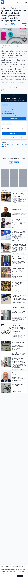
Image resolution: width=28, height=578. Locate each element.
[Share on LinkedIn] (22, 23)
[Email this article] (26, 25)
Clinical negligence (6, 144)
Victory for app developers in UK (17, 208)
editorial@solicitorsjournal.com (17, 87)
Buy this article (14, 133)
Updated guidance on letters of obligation (18, 269)
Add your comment (13, 24)
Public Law (24, 144)
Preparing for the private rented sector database (19, 244)
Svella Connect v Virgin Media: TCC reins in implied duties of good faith (18, 313)
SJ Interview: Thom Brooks (17, 373)
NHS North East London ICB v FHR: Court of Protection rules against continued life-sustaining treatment (19, 298)
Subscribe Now (14, 118)
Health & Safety (16, 144)
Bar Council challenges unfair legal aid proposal (19, 257)
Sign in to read (18, 138)
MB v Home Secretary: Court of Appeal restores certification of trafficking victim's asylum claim (19, 345)
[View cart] (17, 2)
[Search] (20, 2)
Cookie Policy (16, 571)
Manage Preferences (6, 576)
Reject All (14, 576)
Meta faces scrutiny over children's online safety (19, 232)
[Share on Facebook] (26, 23)
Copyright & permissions (9, 90)
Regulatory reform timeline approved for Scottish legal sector (18, 195)
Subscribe (16, 162)
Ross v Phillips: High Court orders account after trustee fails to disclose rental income (18, 361)
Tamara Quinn (16, 46)
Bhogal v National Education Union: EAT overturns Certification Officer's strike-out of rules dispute (18, 328)
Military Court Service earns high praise (18, 283)
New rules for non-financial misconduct (18, 220)
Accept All (20, 576)
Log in (11, 162)
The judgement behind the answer (18, 385)
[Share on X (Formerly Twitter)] (24, 23)
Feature (6, 24)
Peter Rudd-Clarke (7, 46)
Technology (4, 146)
